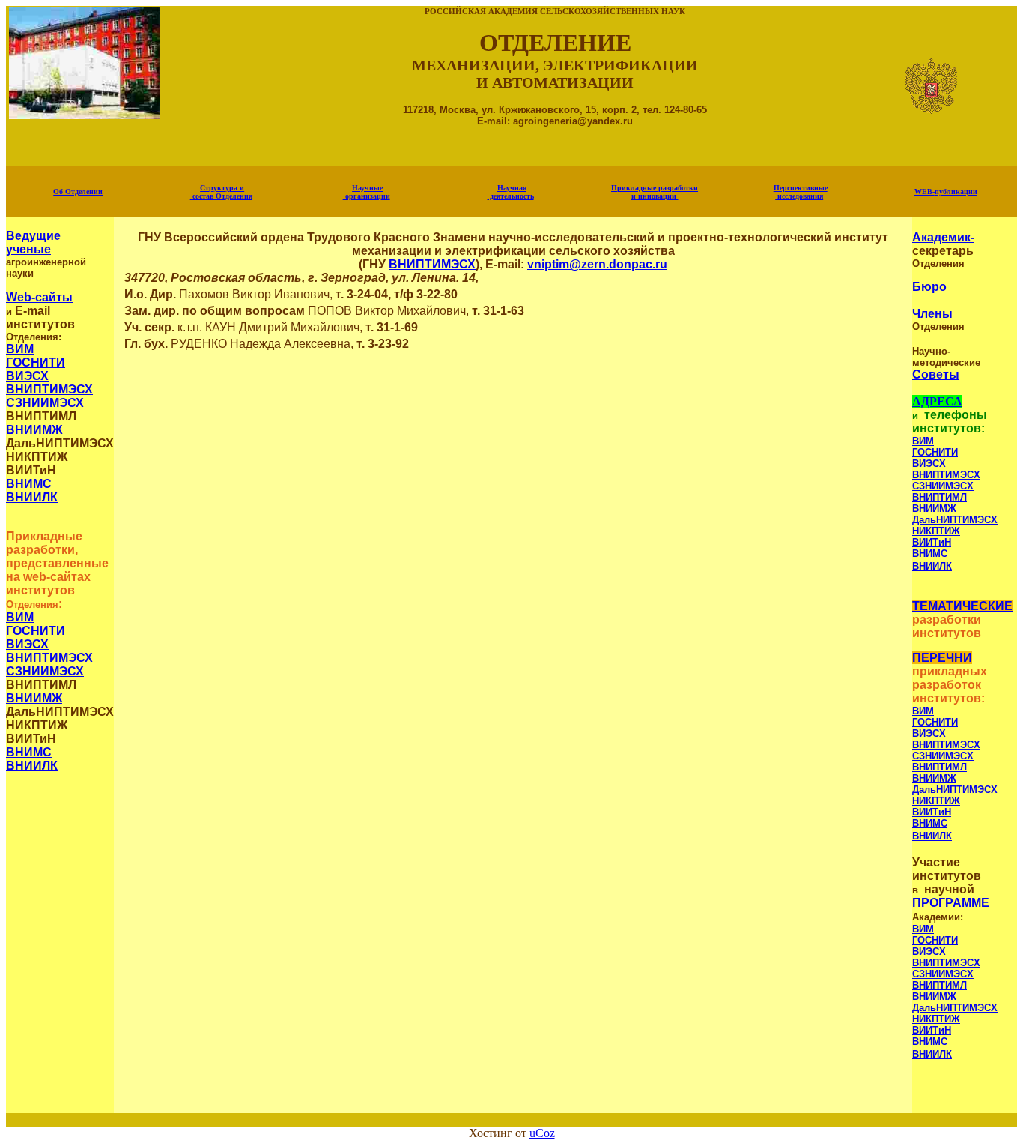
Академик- (943, 237)
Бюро (929, 286)
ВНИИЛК (32, 497)
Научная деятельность (511, 192)
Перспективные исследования (801, 192)
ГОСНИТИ (35, 362)
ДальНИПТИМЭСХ (955, 519)
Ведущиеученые (33, 242)
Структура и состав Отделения (221, 192)
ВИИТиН (931, 542)
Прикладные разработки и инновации (654, 192)
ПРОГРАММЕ (950, 902)
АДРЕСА (937, 401)
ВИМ (20, 349)
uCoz (542, 1133)
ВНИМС (29, 483)
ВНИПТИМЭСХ (49, 389)
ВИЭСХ (27, 376)
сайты (39, 297)
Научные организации (366, 192)
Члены (932, 313)
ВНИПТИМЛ (939, 497)
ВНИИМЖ (34, 429)
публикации (945, 191)
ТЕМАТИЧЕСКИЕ (962, 606)
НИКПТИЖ (936, 531)
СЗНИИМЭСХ (45, 402)
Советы (935, 374)
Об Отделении (78, 191)
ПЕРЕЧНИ (942, 657)
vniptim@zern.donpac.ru (597, 264)
